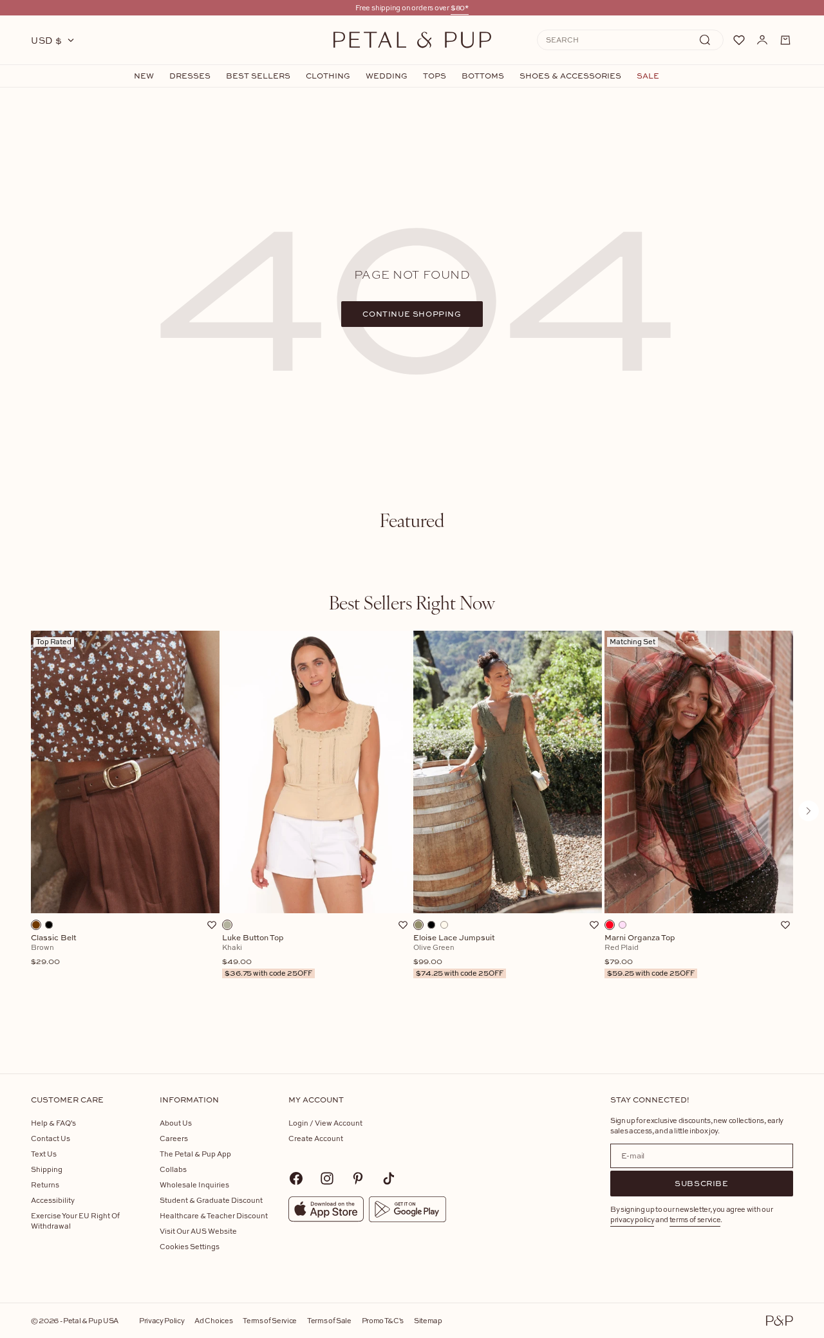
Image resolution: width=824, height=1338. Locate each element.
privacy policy (632, 1219)
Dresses (190, 76)
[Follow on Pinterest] (358, 1178)
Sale (648, 76)
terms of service (695, 1219)
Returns (45, 1184)
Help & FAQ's (53, 1123)
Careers (174, 1138)
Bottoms (483, 76)
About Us (176, 1123)
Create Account (315, 1138)
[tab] (412, 520)
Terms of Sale (329, 1320)
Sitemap (428, 1320)
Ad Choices (213, 1320)
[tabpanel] (412, 832)
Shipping (46, 1169)
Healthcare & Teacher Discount (214, 1215)
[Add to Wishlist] (212, 925)
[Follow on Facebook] (296, 1178)
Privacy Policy (161, 1320)
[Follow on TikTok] (389, 1178)
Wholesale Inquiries (194, 1184)
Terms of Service (270, 1320)
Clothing (328, 76)
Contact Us (50, 1138)
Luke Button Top (267, 956)
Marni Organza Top (649, 956)
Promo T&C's (383, 1320)
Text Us (44, 1153)
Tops (434, 76)
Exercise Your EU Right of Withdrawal (75, 1221)
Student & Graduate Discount (211, 1200)
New (144, 76)
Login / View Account (325, 1123)
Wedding (386, 76)
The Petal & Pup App (195, 1153)
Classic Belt (54, 950)
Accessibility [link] (53, 1200)
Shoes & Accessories (570, 76)
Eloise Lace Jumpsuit (458, 956)
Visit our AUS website (198, 1231)
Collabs (173, 1169)
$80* (460, 7)
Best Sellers (258, 76)
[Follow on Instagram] (327, 1178)
